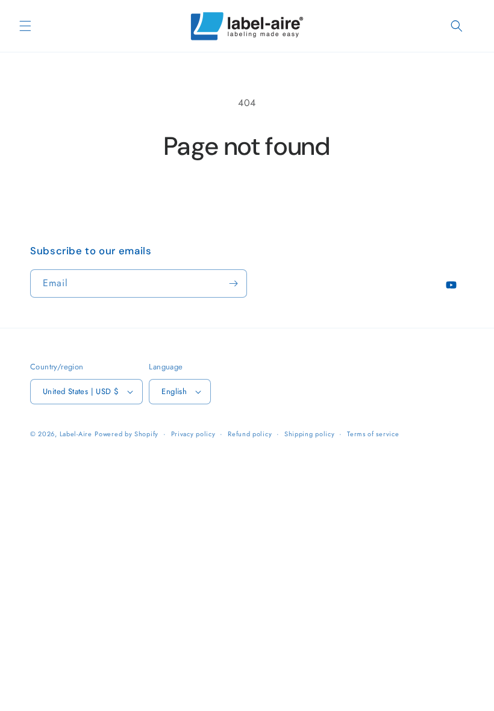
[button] (25, 26)
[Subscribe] (233, 283)
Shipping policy (309, 434)
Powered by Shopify (126, 434)
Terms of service (373, 434)
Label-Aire (76, 434)
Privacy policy (193, 434)
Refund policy (250, 434)
